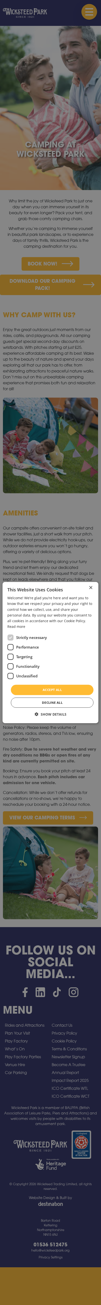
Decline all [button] (52, 702)
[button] (50, 714)
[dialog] (50, 652)
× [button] (90, 588)
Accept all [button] (52, 690)
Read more (16, 626)
